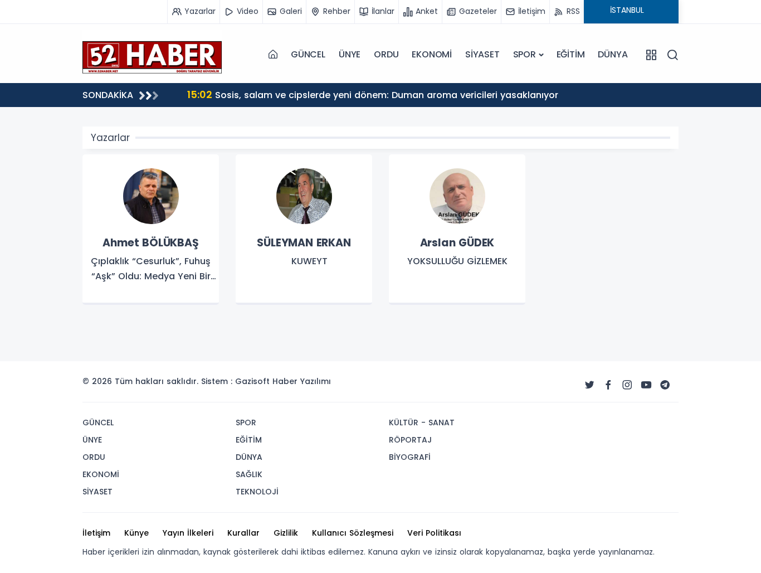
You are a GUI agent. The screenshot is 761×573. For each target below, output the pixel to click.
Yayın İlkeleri (188, 532)
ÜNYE (349, 54)
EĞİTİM (571, 54)
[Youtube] (646, 385)
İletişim (96, 532)
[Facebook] (608, 385)
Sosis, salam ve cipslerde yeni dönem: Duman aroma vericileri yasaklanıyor (372, 94)
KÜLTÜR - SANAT (422, 422)
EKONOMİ (432, 54)
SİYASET (482, 54)
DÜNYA (612, 54)
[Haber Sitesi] (152, 54)
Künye (136, 532)
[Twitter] (589, 385)
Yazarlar (110, 137)
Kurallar (243, 532)
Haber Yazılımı (301, 381)
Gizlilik (286, 532)
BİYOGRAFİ (410, 457)
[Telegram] (665, 385)
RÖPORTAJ (410, 439)
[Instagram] (627, 385)
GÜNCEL (308, 54)
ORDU (386, 54)
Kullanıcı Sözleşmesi (352, 532)
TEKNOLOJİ (257, 491)
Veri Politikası (434, 532)
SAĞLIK (249, 474)
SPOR (524, 54)
